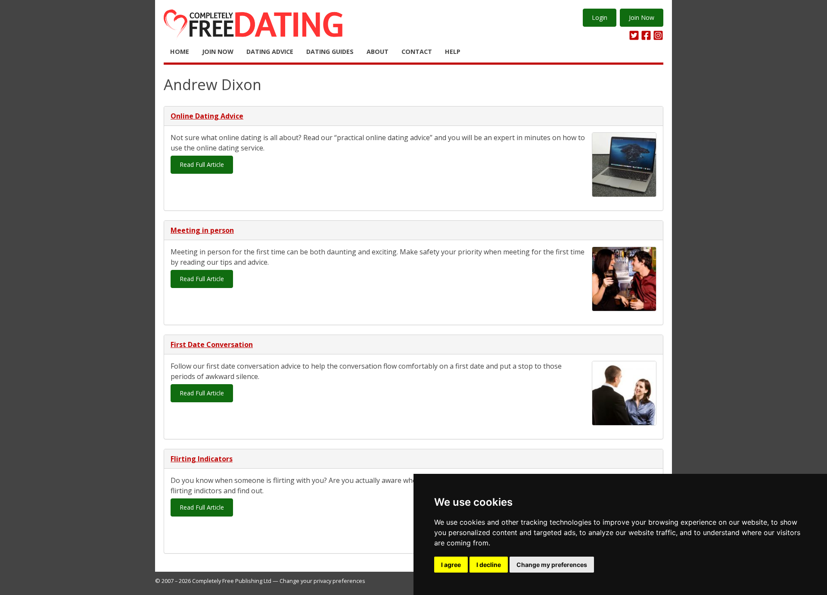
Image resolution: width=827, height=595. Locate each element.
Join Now (641, 17)
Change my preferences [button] (551, 564)
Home (179, 51)
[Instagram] (658, 35)
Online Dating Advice (207, 116)
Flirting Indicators (202, 458)
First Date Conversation (212, 344)
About (378, 51)
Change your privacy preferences (322, 581)
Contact (416, 51)
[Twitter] (634, 35)
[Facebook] (646, 35)
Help (452, 51)
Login (599, 17)
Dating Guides (330, 51)
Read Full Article (202, 164)
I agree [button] (451, 564)
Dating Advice (269, 51)
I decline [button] (488, 564)
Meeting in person (202, 230)
